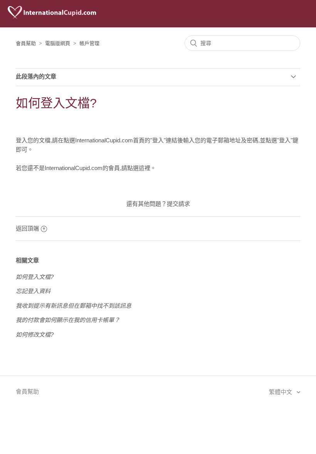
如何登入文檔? (35, 277)
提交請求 (178, 203)
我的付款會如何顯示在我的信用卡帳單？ (68, 320)
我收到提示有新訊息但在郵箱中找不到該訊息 (73, 305)
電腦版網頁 (57, 43)
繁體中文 (281, 392)
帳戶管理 (89, 43)
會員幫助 (26, 43)
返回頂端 (27, 228)
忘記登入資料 (33, 291)
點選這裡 (138, 168)
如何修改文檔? (35, 334)
